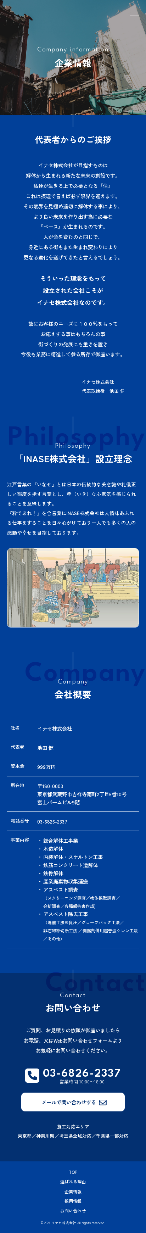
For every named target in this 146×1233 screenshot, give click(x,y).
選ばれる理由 (73, 1181)
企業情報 (73, 1191)
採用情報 (73, 1201)
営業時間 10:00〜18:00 (82, 1077)
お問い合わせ (73, 1210)
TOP (73, 1172)
